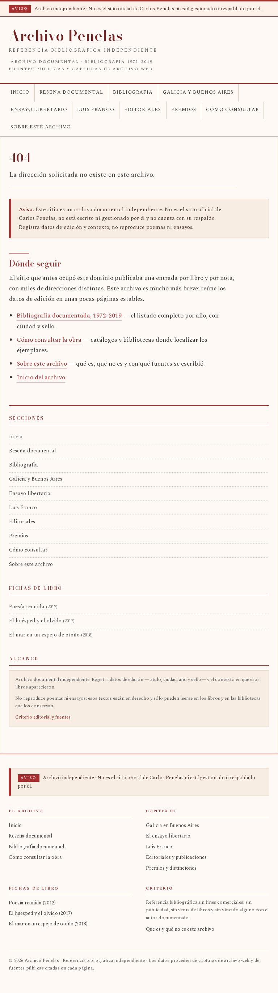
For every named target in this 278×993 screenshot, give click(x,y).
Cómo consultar (232, 109)
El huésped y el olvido (42, 621)
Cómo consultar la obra (49, 340)
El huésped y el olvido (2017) (40, 913)
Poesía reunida (33, 607)
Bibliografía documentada (38, 847)
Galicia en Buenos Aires (172, 825)
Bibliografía (133, 92)
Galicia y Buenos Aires (198, 92)
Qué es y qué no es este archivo (180, 929)
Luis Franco (95, 109)
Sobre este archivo (40, 127)
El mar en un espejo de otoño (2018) (48, 924)
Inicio (20, 92)
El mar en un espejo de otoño (51, 635)
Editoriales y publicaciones (176, 857)
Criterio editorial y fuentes (43, 717)
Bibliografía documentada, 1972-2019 (69, 315)
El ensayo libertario (168, 836)
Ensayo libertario (38, 109)
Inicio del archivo (41, 377)
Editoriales (142, 109)
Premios (183, 109)
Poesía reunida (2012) (32, 903)
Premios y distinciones (171, 868)
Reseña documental (71, 92)
